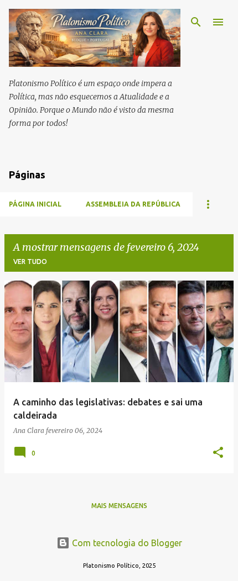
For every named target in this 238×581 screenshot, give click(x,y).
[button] (218, 453)
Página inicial (35, 204)
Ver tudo (30, 261)
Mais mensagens (119, 505)
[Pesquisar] (196, 22)
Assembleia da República (133, 204)
